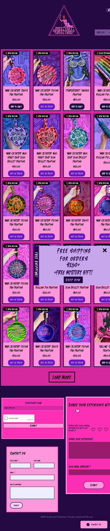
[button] (105, 250)
